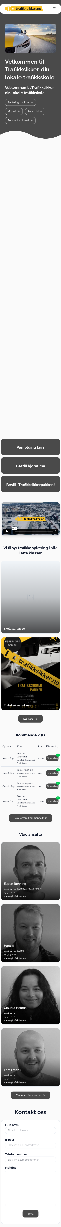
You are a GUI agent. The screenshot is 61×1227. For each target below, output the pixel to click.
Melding (10, 1167)
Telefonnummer (16, 1154)
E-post (9, 1139)
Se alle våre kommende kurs (30, 818)
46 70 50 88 (10, 954)
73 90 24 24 (9, 892)
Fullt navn (12, 1125)
